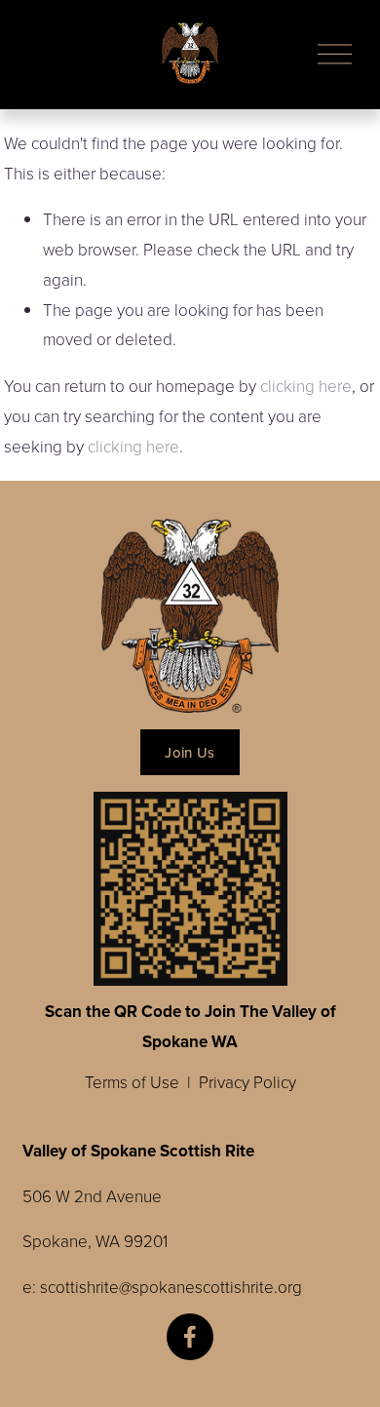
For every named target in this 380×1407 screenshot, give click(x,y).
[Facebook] (190, 1336)
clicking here (306, 385)
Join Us (189, 752)
